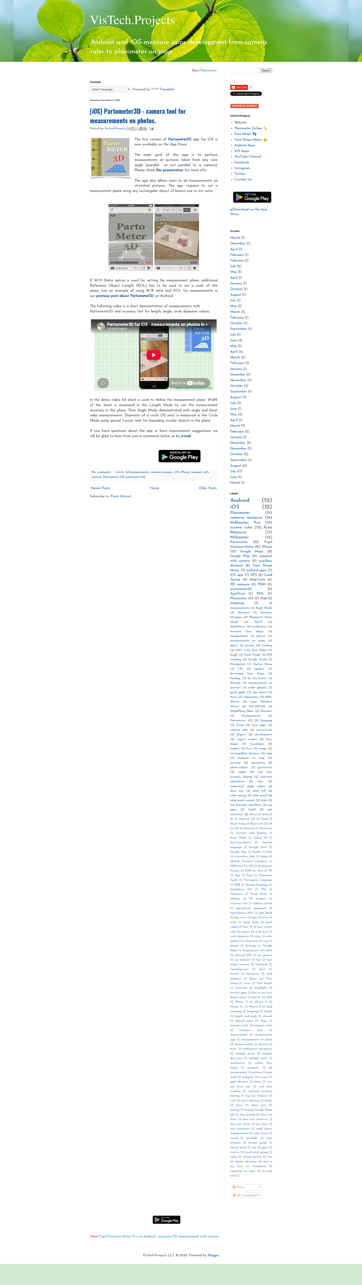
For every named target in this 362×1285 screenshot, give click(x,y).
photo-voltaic (239, 767)
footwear (241, 988)
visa (269, 1156)
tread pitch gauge (256, 1152)
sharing (234, 1110)
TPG (263, 889)
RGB (237, 884)
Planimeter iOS (241, 598)
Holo (269, 852)
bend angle (251, 922)
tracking (266, 645)
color (257, 936)
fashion (235, 748)
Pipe (237, 875)
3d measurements (137, 472)
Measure (266, 711)
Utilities (235, 899)
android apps (256, 570)
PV (270, 870)
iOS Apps (241, 151)
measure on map (251, 758)
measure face (251, 1030)
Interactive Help (244, 856)
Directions (265, 828)
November (238, 380)
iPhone (185, 472)
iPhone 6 (261, 1002)
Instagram (242, 168)
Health (256, 852)
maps (263, 1020)
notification (237, 1063)
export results (247, 739)
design (234, 945)
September (238, 329)
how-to (256, 997)
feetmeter (252, 974)
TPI (240, 669)
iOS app (236, 575)
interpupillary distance (245, 753)
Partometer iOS (113, 477)
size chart (262, 1124)
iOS (176, 472)
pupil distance (239, 1081)
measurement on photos (247, 636)
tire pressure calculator (245, 805)
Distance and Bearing (251, 833)
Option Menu (262, 664)
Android (240, 500)
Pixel (249, 875)
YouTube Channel (247, 156)
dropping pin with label (257, 950)
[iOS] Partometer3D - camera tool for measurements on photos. (138, 115)
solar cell (259, 791)
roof (233, 1100)
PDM (262, 584)
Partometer (239, 542)
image (263, 748)
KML (260, 593)
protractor (265, 767)
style (264, 800)
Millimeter (239, 537)
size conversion (240, 1128)
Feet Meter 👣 (245, 134)
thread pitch (238, 1147)
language (253, 1011)
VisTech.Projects (132, 19)
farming (235, 678)
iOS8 (269, 997)
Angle (234, 655)
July (233, 266)
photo (234, 645)
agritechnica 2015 (241, 913)
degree (241, 734)
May (233, 272)
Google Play (240, 556)
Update (259, 669)
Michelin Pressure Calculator (249, 861)
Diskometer (251, 697)
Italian (264, 856)
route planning (250, 1100)
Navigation (237, 664)
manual (267, 1016)
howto (262, 678)
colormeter (251, 941)
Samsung (266, 720)
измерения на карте (243, 1171)
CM (270, 824)
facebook (262, 964)
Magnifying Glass (241, 711)
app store (240, 917)
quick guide (238, 692)
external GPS (243, 955)
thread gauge (257, 1142)
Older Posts (208, 488)
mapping (237, 603)
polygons (248, 1077)
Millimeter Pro (245, 523)
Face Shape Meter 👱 (250, 139)
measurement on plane (257, 1039)
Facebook (241, 162)
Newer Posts (100, 488)
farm (262, 969)
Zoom (240, 725)
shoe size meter (240, 1124)
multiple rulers (258, 1058)
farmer (234, 974)
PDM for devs (254, 870)
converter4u (264, 730)
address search (262, 903)
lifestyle (235, 683)
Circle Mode (252, 655)
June (233, 340)
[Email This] (129, 129)
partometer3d (135, 477)
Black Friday (238, 824)
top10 (252, 809)
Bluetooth (256, 824)
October (236, 289)
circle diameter (239, 936)
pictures (257, 1072)
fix (249, 678)
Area (233, 697)
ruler (261, 781)
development (263, 734)
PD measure (240, 584)
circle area (261, 931)
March (235, 238)
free (249, 748)
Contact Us (243, 179)
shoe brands (247, 1114)
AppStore (237, 593)
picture (249, 645)
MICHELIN (257, 706)
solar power (260, 1133)
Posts (240, 1187)
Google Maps (252, 551)
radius (257, 1081)
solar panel (260, 795)
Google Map (238, 852)
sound (234, 1138)
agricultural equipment (251, 908)
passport (253, 1067)
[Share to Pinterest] (145, 129)
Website (240, 122)
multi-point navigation (257, 1049)
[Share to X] (137, 129)
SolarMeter (238, 626)
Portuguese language (258, 880)
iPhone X (255, 1006)
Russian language (257, 884)
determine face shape (247, 673)
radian (242, 772)
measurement (238, 1035)
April (234, 249)
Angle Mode (264, 608)
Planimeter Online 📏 (250, 128)
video (233, 1156)
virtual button (252, 1156)
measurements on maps (247, 640)
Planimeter (240, 513)
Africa (253, 814)
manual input (244, 1020)
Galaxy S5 (260, 838)
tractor (234, 1152)
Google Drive (258, 847)
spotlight (252, 1138)
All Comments (246, 1195)
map (269, 753)
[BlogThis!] (133, 129)
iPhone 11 (241, 1002)
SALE (258, 622)
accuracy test (239, 903)
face (258, 960)
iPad (263, 598)
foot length (264, 983)
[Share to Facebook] (141, 129)
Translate (167, 89)
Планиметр (259, 1166)
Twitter (239, 174)
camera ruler (239, 730)
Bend (264, 819)
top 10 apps (260, 1147)
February (237, 255)
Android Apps (244, 145)
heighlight (261, 988)
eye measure (242, 960)
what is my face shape (251, 650)
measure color (263, 1025)
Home (154, 488)
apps (254, 917)
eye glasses (264, 955)
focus (247, 983)
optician (235, 762)
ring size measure (256, 1096)
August (235, 295)
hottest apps (238, 992)
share (239, 1105)
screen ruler (241, 528)
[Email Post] (151, 128)
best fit (248, 927)
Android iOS (247, 819)
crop (265, 941)
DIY (236, 828)
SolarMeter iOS (241, 889)
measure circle (239, 1025)
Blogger (213, 1255)
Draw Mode (238, 838)
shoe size (237, 791)
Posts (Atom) (121, 496)
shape (268, 1100)
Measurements (251, 716)
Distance (244, 612)
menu (233, 1049)
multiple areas (245, 1053)
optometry (258, 762)
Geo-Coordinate (240, 842)
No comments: (102, 472)
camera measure (162, 472)
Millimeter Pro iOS (241, 866)
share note (258, 1105)
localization (259, 626)
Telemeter (236, 894)
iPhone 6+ (236, 1006)
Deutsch (249, 828)
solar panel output (242, 800)
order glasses (257, 687)
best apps (259, 725)
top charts (259, 692)
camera (245, 931)
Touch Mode (258, 894)
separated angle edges (247, 786)
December (238, 243)
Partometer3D (179, 139)
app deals (265, 913)
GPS (254, 575)
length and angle (246, 1016)
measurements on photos (251, 1044)
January (236, 283)
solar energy (238, 795)
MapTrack (257, 579)
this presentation (169, 170)
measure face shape (247, 631)
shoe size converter (255, 1119)
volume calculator (245, 1161)
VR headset (257, 899)
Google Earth (257, 659)
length (268, 1011)
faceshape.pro (239, 969)
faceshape (257, 744)
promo (263, 1077)
